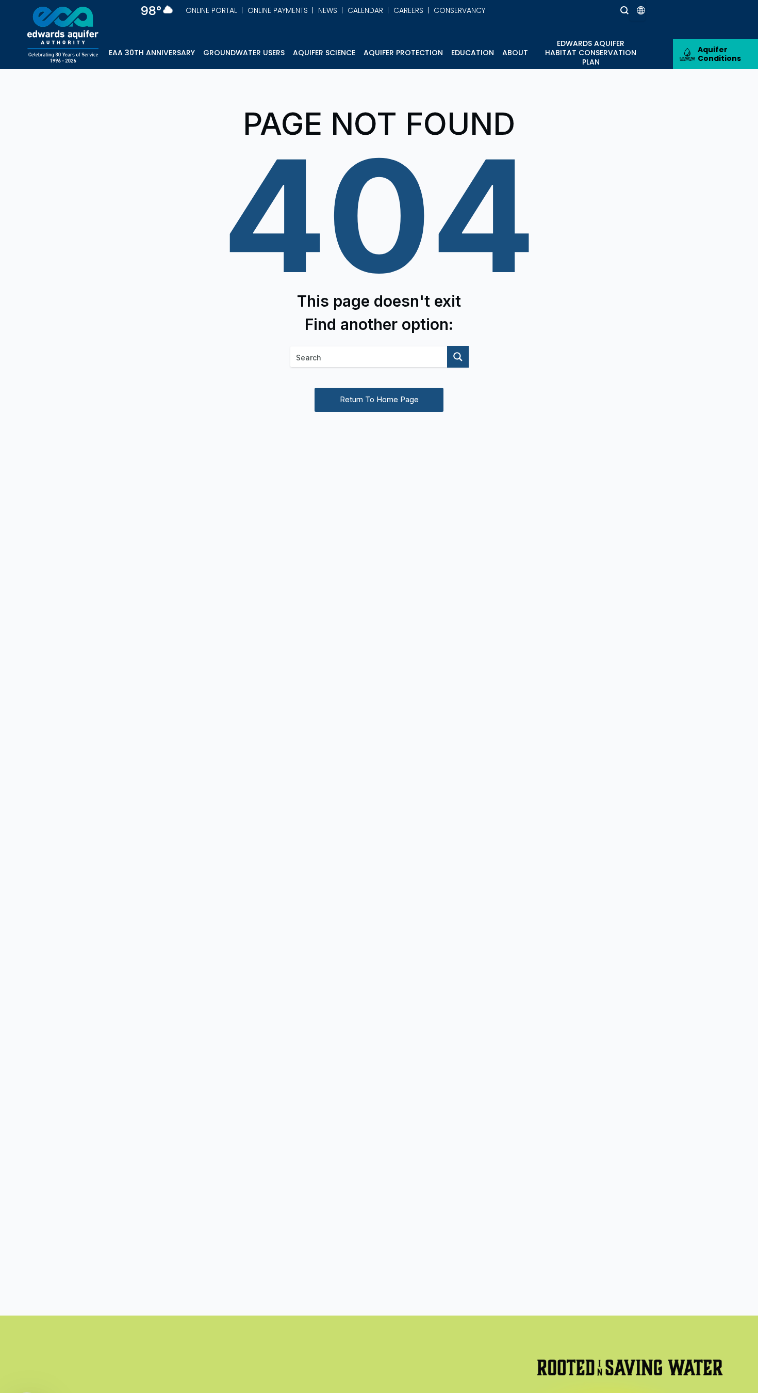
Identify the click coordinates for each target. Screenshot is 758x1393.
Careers (408, 10)
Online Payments (278, 10)
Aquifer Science (324, 53)
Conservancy (459, 10)
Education (472, 53)
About (515, 53)
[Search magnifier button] (605, 10)
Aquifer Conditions (719, 54)
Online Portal (211, 10)
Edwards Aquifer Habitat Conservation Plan (590, 52)
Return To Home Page (379, 399)
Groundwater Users (244, 53)
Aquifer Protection (403, 53)
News (327, 10)
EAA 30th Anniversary (152, 53)
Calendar (365, 10)
